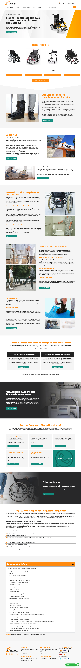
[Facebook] (6, 654)
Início (6, 14)
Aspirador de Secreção (15, 586)
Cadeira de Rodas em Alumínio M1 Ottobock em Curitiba (14, 67)
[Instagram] (9, 654)
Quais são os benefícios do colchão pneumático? (20, 626)
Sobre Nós (11, 573)
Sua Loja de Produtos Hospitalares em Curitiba (19, 571)
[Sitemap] (17, 654)
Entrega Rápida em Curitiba (16, 609)
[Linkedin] (12, 654)
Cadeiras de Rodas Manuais (39, 634)
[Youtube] (15, 654)
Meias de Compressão (14, 589)
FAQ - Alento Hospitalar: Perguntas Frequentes (19, 612)
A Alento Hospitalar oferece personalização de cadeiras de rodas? (24, 625)
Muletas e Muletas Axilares (15, 584)
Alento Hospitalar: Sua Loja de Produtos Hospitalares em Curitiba (22, 568)
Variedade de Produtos (15, 603)
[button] (73, 564)
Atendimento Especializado (15, 602)
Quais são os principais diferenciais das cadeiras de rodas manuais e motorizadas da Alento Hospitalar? (32, 621)
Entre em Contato (13, 610)
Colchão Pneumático (14, 591)
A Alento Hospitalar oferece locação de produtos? (20, 616)
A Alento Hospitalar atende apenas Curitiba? (19, 630)
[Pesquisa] (74, 7)
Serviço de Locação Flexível (15, 605)
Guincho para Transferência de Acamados (19, 582)
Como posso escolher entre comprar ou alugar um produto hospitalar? (25, 618)
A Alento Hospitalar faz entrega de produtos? (19, 619)
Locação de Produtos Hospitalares (17, 596)
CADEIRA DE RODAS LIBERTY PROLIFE (72, 67)
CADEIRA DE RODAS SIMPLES (17, 634)
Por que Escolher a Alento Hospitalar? (17, 600)
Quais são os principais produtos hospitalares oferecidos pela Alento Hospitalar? (27, 614)
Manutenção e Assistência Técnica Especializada (19, 598)
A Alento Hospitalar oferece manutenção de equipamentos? (23, 623)
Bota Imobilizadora (14, 587)
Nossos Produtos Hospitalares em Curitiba (18, 575)
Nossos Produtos (12, 570)
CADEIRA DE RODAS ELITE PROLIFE (33, 67)
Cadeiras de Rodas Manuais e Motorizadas (19, 577)
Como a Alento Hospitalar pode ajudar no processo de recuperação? (25, 628)
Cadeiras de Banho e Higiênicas (16, 579)
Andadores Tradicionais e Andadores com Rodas (20, 580)
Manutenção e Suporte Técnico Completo (19, 607)
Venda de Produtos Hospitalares (17, 594)
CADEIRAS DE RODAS (28, 634)
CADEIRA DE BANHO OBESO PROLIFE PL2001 (53, 67)
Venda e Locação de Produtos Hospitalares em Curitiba (21, 593)
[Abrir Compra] (19, 7)
